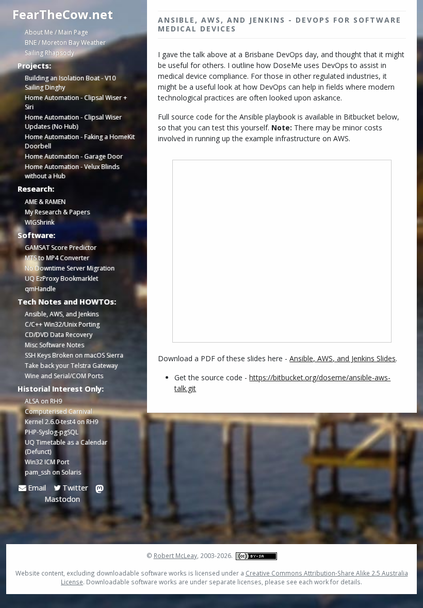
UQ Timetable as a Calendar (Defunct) (66, 447)
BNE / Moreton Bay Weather (65, 42)
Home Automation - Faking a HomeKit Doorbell (80, 141)
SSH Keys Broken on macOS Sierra (74, 355)
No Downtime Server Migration (70, 268)
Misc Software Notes (54, 345)
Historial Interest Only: (61, 388)
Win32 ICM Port (47, 462)
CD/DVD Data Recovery (58, 334)
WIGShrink (39, 222)
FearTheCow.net (62, 14)
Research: (36, 188)
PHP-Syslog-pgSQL (51, 432)
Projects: (34, 65)
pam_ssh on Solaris (53, 472)
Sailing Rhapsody (49, 52)
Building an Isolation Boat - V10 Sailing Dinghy (70, 83)
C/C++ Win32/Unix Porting (62, 324)
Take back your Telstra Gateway (71, 365)
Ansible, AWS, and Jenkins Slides (342, 358)
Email (36, 488)
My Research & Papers (57, 212)
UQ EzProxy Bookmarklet (61, 278)
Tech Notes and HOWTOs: (67, 301)
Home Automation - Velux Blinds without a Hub (72, 171)
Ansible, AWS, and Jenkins (62, 314)
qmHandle (40, 288)
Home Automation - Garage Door (74, 156)
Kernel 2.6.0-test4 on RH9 (61, 421)
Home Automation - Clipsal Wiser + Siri (76, 102)
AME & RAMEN (45, 201)
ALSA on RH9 (43, 401)
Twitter (74, 488)
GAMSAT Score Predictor (60, 247)
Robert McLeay (175, 555)
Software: (36, 235)
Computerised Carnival (58, 411)
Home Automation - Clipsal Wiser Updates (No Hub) (73, 122)
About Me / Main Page (56, 32)
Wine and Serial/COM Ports (64, 375)
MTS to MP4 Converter (57, 258)
